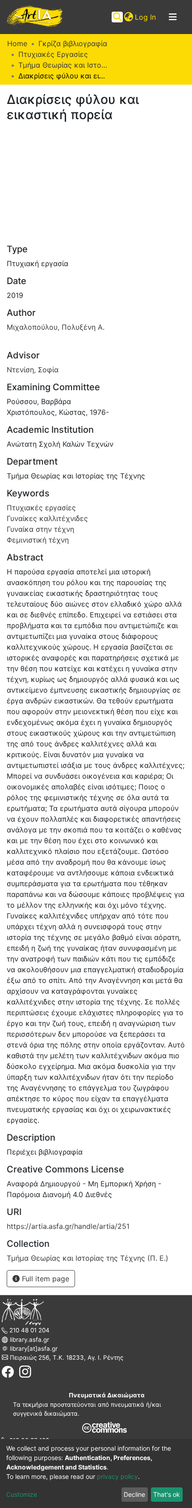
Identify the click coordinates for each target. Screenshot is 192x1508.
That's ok (166, 1494)
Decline (134, 1494)
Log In (146, 17)
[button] (128, 17)
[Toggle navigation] (172, 17)
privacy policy (117, 1476)
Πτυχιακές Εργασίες (53, 54)
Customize (21, 1494)
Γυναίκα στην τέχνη (40, 529)
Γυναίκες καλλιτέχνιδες (47, 518)
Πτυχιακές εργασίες (41, 507)
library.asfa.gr (28, 1339)
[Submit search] (117, 17)
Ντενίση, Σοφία (32, 369)
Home (17, 43)
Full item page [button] (44, 1278)
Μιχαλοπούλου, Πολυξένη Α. (55, 327)
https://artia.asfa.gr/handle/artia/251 (68, 1226)
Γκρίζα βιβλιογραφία (72, 43)
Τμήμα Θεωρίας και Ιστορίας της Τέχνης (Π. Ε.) (63, 64)
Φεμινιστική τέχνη (38, 539)
